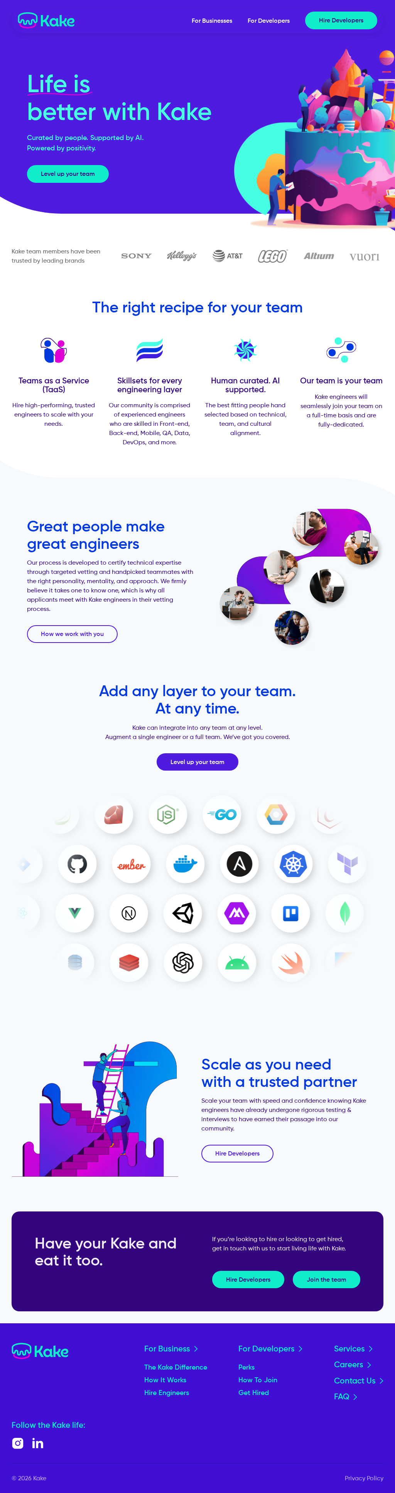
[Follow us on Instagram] (18, 1443)
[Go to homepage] (46, 20)
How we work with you (72, 634)
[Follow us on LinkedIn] (38, 1443)
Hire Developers (341, 20)
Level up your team (68, 173)
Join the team (326, 1279)
